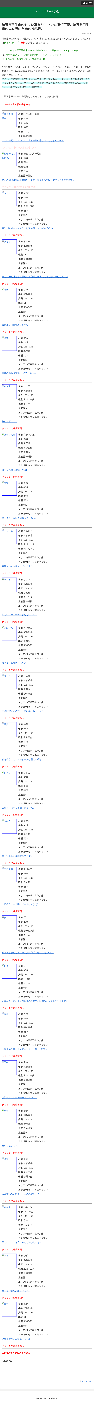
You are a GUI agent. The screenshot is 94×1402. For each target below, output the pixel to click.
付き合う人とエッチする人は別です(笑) (21, 759)
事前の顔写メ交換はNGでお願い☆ (19, 373)
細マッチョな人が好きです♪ (15, 1290)
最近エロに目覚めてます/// (15, 325)
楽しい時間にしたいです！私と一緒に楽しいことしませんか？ (33, 140)
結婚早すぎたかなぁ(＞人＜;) (16, 1339)
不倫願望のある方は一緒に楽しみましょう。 (24, 711)
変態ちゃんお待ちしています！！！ (19, 566)
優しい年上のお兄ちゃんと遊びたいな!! (21, 1242)
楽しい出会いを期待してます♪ (17, 856)
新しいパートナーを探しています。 (19, 614)
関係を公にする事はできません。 (18, 808)
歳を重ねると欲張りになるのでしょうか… (23, 1194)
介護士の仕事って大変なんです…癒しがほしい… (26, 1049)
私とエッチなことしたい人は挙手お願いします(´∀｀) (28, 952)
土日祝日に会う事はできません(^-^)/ (20, 904)
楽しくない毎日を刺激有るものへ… (19, 518)
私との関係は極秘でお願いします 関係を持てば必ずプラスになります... (38, 180)
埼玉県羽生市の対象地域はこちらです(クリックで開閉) (31, 96)
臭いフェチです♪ (10, 1146)
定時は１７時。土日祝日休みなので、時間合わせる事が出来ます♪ (34, 1001)
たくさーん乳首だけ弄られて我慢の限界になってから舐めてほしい (35, 276)
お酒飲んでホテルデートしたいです (19, 1097)
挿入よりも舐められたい (14, 663)
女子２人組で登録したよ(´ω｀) (17, 470)
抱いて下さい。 (9, 421)
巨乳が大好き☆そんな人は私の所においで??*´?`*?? (27, 228)
